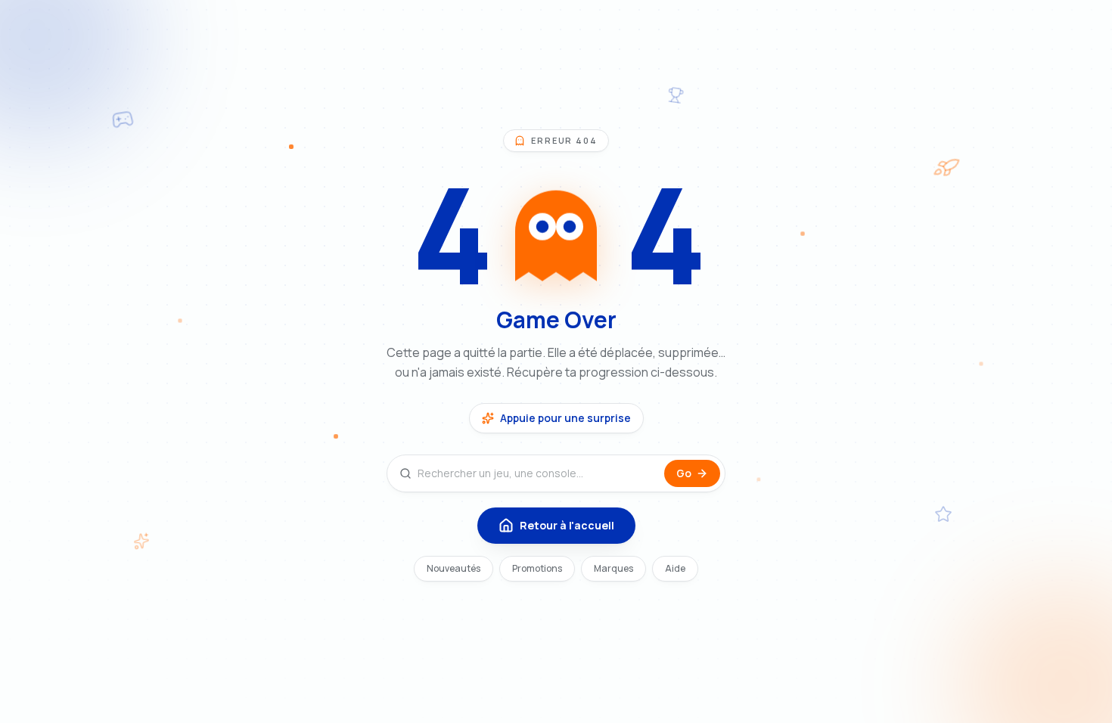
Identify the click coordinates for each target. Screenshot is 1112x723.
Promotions (537, 568)
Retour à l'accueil (567, 525)
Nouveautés (453, 568)
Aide (675, 568)
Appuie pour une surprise (565, 418)
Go (683, 473)
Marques (613, 568)
